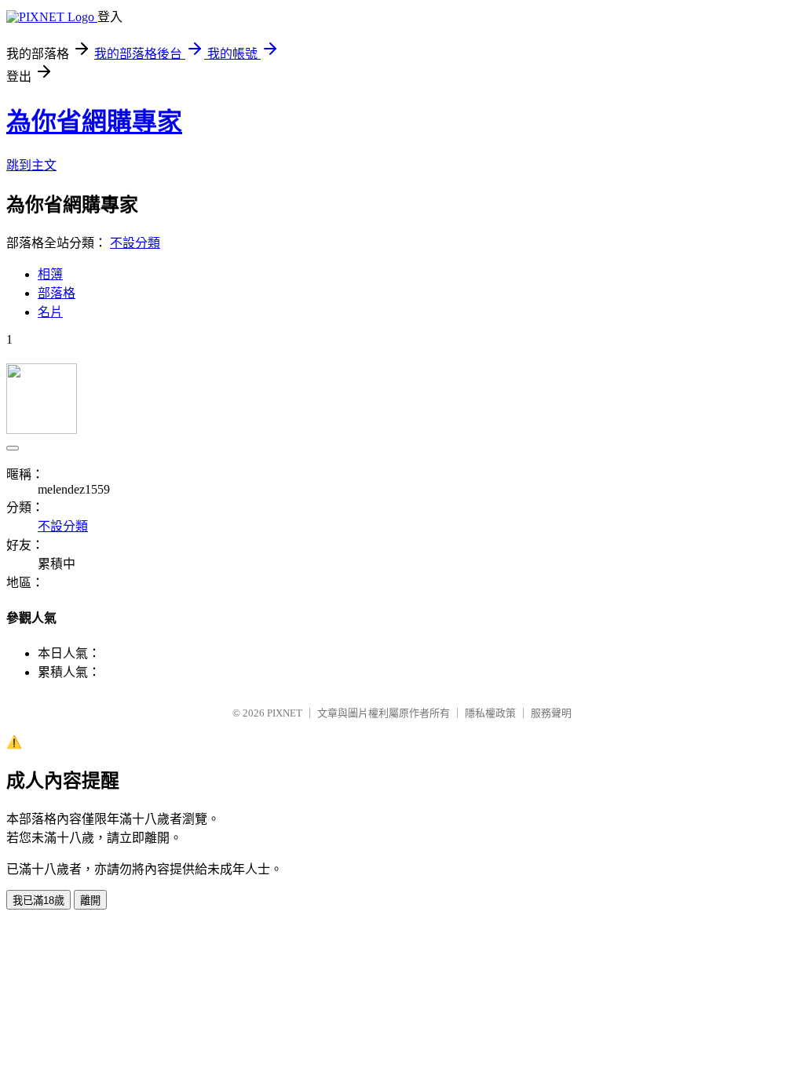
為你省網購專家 (94, 122)
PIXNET (284, 713)
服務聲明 (551, 713)
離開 (90, 900)
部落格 (56, 293)
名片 (50, 312)
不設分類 (135, 243)
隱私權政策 (490, 713)
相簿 (50, 274)
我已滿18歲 (38, 900)
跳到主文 (31, 165)
